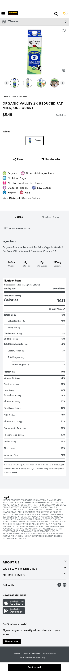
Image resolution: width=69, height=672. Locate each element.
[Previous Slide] (7, 83)
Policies (16, 654)
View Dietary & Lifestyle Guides (21, 198)
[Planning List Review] (64, 15)
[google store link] (14, 613)
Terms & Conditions (31, 654)
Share (20, 159)
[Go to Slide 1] (14, 83)
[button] (56, 14)
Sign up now (11, 641)
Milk (14, 97)
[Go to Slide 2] (27, 83)
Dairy (5, 97)
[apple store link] (14, 605)
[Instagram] (64, 586)
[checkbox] (64, 31)
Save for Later (52, 159)
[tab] (18, 217)
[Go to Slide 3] (41, 83)
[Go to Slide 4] (54, 83)
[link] (51, 159)
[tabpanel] (34, 349)
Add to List (34, 667)
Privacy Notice (49, 654)
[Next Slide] (62, 83)
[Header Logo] (12, 13)
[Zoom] (63, 70)
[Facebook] (59, 586)
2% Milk (23, 97)
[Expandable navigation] (3, 13)
